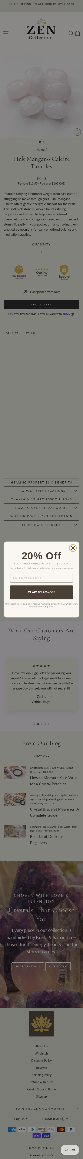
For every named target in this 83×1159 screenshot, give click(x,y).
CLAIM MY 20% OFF (41, 592)
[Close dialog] (73, 548)
